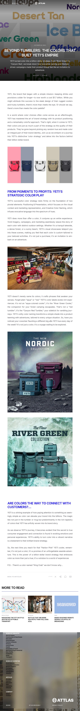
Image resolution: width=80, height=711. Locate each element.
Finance (8, 643)
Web (7, 684)
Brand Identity (10, 663)
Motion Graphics (11, 666)
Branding (8, 679)
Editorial (8, 687)
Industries (9, 686)
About (23, 3)
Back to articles (14, 576)
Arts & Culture (10, 635)
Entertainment (10, 640)
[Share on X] (55, 577)
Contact (72, 3)
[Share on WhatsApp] (65, 577)
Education (9, 638)
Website (8, 673)
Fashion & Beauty (11, 642)
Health (8, 647)
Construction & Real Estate (14, 637)
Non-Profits (9, 652)
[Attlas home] (63, 700)
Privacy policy (57, 705)
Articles (15, 3)
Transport (9, 657)
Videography (10, 671)
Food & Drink (10, 645)
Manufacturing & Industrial (14, 650)
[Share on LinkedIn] (60, 577)
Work (6, 3)
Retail (7, 655)
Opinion (44, 75)
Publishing (9, 653)
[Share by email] (70, 577)
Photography (10, 670)
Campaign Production (12, 665)
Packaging (9, 668)
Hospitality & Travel (12, 648)
